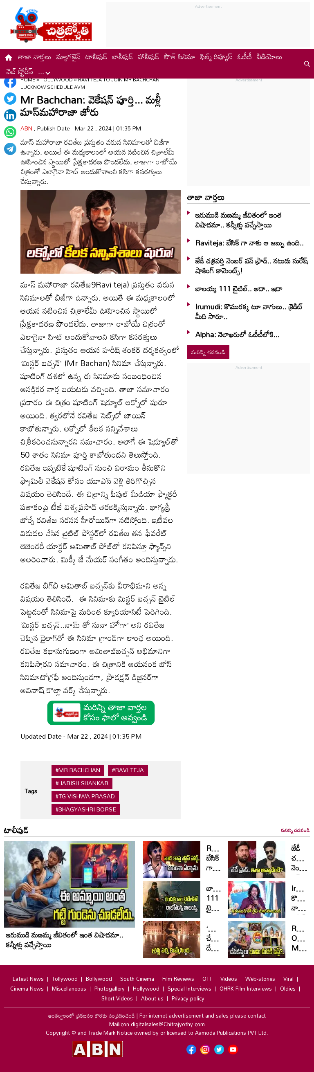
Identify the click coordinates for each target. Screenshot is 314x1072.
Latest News (28, 978)
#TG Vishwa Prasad (85, 796)
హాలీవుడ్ (148, 56)
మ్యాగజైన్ (68, 56)
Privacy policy (188, 998)
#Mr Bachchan (78, 770)
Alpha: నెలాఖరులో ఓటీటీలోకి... (237, 334)
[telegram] (10, 149)
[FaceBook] (10, 82)
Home (27, 79)
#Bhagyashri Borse (86, 809)
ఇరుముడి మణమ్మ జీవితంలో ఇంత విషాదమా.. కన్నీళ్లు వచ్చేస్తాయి (238, 219)
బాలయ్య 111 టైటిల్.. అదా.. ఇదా (239, 288)
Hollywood (146, 988)
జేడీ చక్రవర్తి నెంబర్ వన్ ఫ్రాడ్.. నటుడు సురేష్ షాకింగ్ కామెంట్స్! (251, 265)
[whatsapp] (10, 132)
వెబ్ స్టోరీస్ (20, 71)
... (42, 71)
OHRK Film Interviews (246, 988)
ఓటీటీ (245, 56)
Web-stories (260, 978)
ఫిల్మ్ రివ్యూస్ (216, 56)
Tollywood (57, 79)
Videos (228, 978)
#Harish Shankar (82, 783)
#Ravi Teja (128, 770)
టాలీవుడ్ (96, 56)
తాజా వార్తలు (35, 56)
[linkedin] (10, 115)
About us (152, 998)
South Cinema (137, 978)
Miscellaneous (69, 988)
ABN (27, 128)
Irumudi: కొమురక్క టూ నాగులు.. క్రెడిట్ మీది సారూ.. (249, 311)
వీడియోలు (270, 56)
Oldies (288, 988)
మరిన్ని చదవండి (208, 351)
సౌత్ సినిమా (179, 56)
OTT (207, 978)
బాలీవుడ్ (122, 56)
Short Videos (117, 998)
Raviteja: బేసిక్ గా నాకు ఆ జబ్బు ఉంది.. (249, 242)
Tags (31, 791)
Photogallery (109, 988)
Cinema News (27, 988)
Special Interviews (189, 988)
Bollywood (99, 978)
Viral (288, 978)
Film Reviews (178, 978)
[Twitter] (10, 98)
